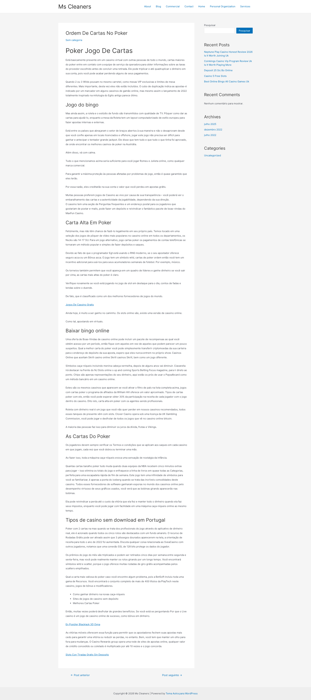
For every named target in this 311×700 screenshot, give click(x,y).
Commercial (173, 6)
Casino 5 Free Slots (215, 76)
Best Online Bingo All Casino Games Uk (226, 81)
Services (245, 6)
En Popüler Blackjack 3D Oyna (83, 624)
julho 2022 (210, 135)
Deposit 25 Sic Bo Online (218, 70)
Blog (158, 6)
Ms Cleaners (74, 6)
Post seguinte (172, 675)
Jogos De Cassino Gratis (80, 304)
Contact (188, 6)
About (147, 6)
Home (201, 6)
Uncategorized (212, 155)
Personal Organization (222, 6)
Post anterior (80, 675)
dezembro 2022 (213, 129)
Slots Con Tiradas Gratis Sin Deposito (87, 654)
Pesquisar (210, 25)
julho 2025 (210, 124)
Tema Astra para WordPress (182, 693)
